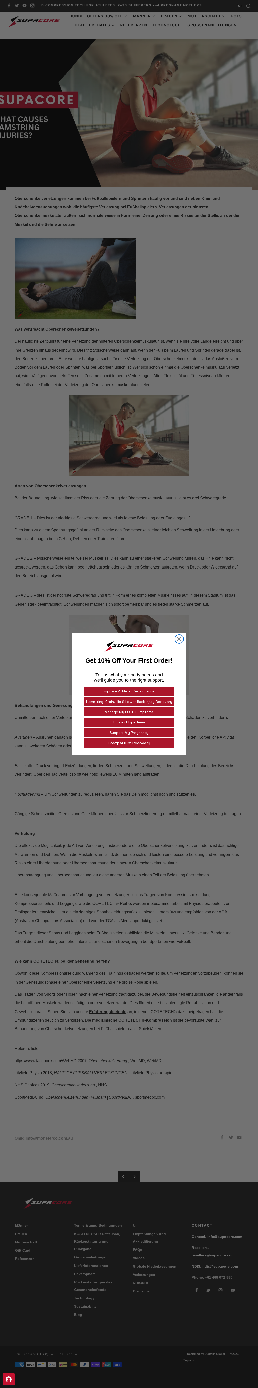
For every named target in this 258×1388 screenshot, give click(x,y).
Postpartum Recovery (129, 743)
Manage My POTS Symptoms (129, 712)
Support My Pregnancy (129, 732)
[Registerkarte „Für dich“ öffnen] (9, 1379)
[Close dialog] (179, 639)
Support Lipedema (129, 722)
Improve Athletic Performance (129, 691)
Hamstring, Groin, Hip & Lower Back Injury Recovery (129, 701)
